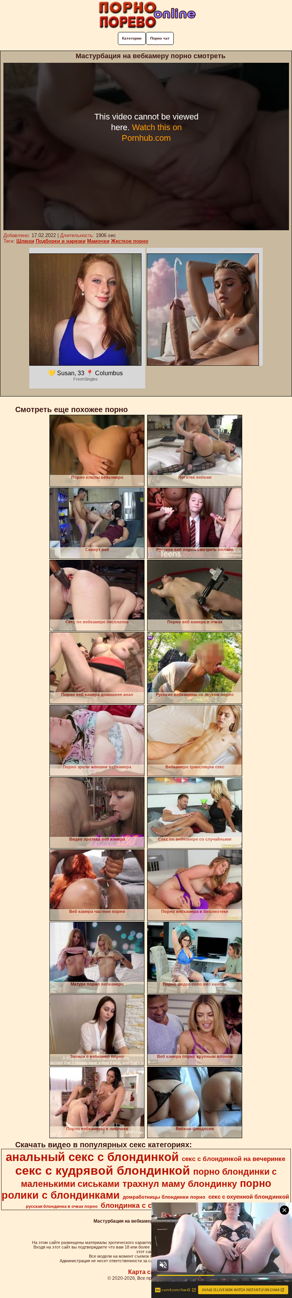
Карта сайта (146, 1272)
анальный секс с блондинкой (92, 1156)
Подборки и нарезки (61, 241)
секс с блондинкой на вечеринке (233, 1159)
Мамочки (98, 241)
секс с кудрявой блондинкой (102, 1170)
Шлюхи (25, 241)
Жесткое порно (129, 241)
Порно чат (160, 38)
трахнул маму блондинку (179, 1184)
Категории (131, 38)
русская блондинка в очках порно (62, 1206)
